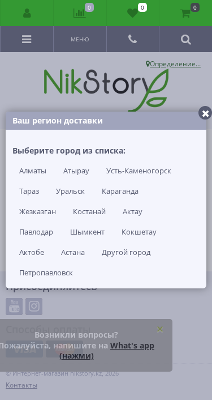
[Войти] (27, 13)
